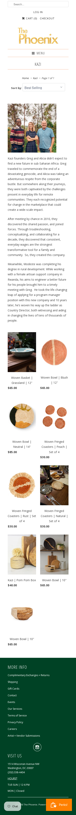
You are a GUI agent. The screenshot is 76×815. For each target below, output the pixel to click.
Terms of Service (17, 715)
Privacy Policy (15, 722)
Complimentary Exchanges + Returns (28, 675)
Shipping (13, 682)
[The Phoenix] (38, 37)
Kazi (38, 64)
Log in (38, 12)
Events (11, 702)
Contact (12, 695)
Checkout (47, 18)
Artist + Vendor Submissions (24, 735)
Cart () (31, 18)
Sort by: (16, 88)
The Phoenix (30, 804)
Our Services (15, 709)
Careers (12, 729)
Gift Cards (13, 688)
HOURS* (12, 778)
